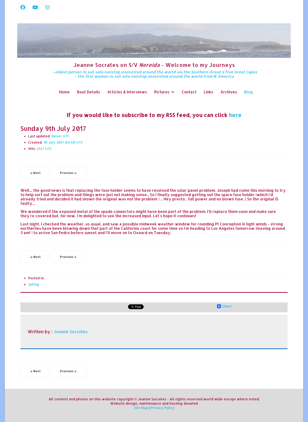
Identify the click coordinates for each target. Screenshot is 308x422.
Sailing (33, 284)
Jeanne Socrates (71, 331)
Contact (189, 91)
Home (64, 91)
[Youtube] (35, 7)
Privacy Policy (162, 408)
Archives (228, 91)
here (235, 114)
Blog (248, 91)
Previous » (68, 173)
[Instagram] (47, 7)
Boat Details (88, 91)
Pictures (161, 91)
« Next (35, 173)
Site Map (141, 408)
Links (208, 91)
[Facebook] (22, 7)
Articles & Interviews (127, 91)
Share (226, 306)
